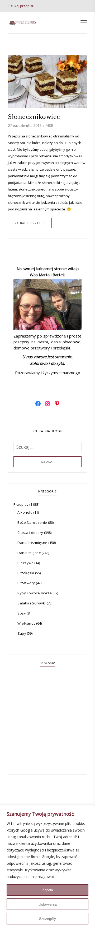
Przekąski (25, 572)
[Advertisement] (47, 721)
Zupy (21, 633)
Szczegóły (47, 918)
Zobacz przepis (30, 223)
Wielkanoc (26, 623)
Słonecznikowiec (34, 116)
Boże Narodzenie (32, 522)
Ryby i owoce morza (34, 593)
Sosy (21, 613)
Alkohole (24, 512)
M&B (49, 125)
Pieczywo (25, 562)
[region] (47, 867)
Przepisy (20, 504)
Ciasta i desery (30, 532)
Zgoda (47, 890)
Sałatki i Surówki (31, 603)
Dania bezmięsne (32, 542)
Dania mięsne (29, 552)
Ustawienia (48, 904)
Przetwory (26, 583)
